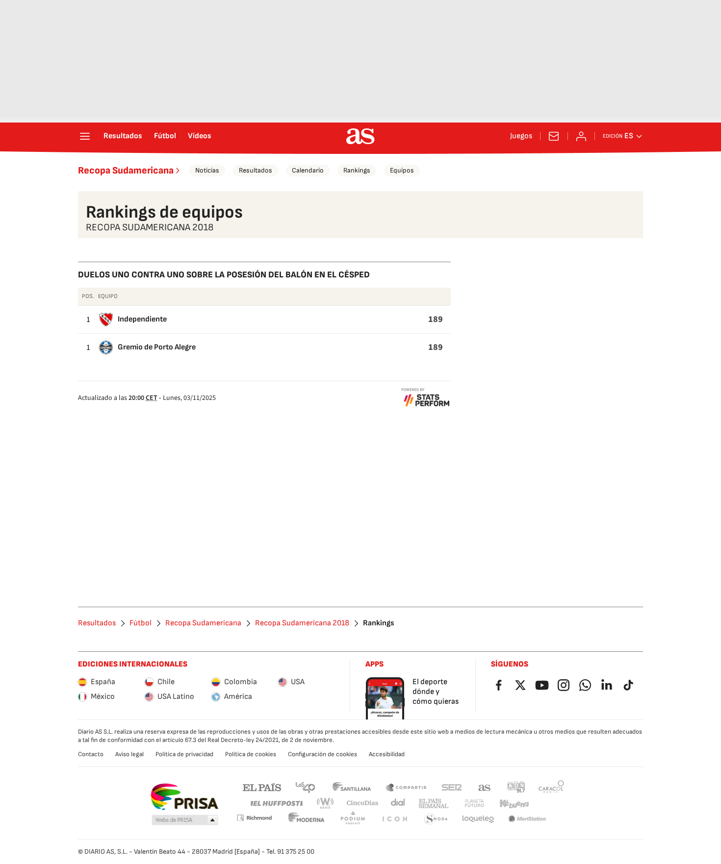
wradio (325, 803)
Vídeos (199, 136)
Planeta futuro (474, 803)
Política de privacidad (184, 754)
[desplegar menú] (85, 136)
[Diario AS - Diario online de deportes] (360, 136)
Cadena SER (451, 787)
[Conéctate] (581, 136)
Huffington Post (276, 803)
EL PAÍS (261, 787)
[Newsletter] (554, 136)
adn (516, 787)
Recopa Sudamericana (126, 170)
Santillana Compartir (406, 787)
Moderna (306, 819)
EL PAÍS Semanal (433, 803)
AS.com (484, 787)
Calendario (308, 170)
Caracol (551, 787)
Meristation (527, 819)
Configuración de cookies (322, 754)
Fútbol (165, 136)
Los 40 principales (305, 787)
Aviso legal (129, 754)
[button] (185, 820)
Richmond (254, 818)
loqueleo (478, 819)
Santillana (351, 787)
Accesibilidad (387, 754)
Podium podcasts (352, 819)
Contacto (90, 754)
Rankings (356, 170)
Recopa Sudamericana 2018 (302, 623)
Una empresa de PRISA (184, 797)
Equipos (402, 170)
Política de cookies (250, 754)
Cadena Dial (398, 803)
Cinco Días (363, 803)
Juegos (521, 136)
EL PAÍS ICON (394, 819)
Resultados (122, 136)
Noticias (207, 170)
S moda (436, 819)
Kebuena (514, 803)
